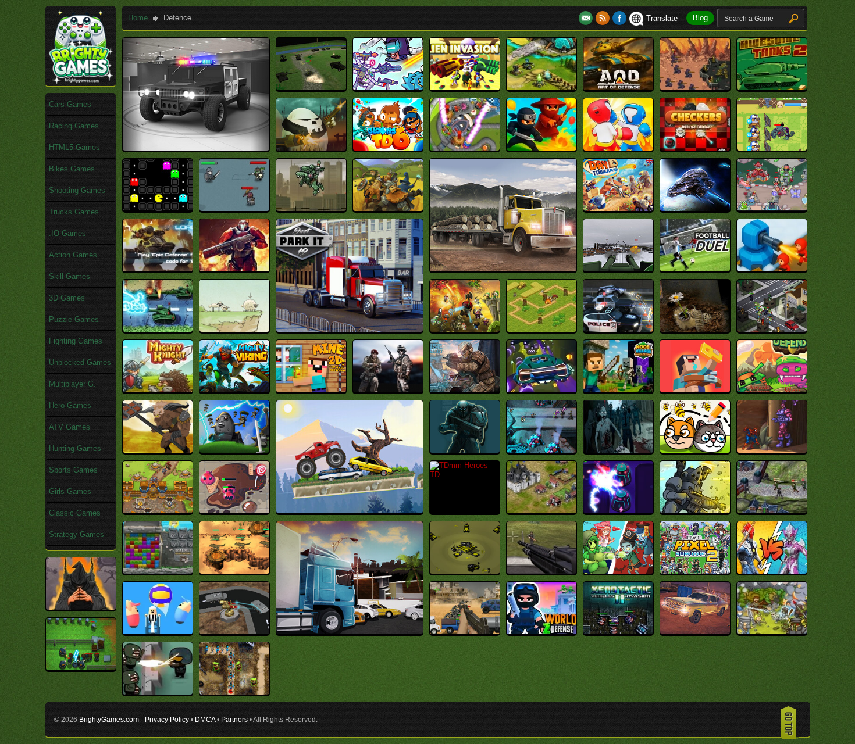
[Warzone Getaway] (465, 631)
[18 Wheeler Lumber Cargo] (503, 268)
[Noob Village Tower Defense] (618, 389)
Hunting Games (75, 448)
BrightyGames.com (109, 720)
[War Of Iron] (234, 631)
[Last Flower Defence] (695, 329)
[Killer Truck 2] (618, 329)
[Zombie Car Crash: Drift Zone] (695, 631)
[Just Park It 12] (349, 329)
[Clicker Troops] (234, 208)
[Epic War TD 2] (234, 268)
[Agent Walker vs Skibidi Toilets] (388, 87)
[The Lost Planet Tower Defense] (618, 510)
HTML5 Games (74, 147)
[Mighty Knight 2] (158, 389)
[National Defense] (388, 389)
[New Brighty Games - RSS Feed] (604, 18)
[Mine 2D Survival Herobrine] (311, 389)
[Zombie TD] (234, 692)
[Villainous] (81, 607)
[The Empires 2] (541, 510)
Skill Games (69, 276)
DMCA (205, 720)
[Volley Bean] (158, 631)
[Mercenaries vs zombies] (772, 329)
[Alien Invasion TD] (465, 87)
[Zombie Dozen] (158, 692)
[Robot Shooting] (465, 450)
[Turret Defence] (465, 571)
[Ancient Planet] (541, 87)
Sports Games (73, 470)
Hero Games (70, 405)
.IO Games (67, 233)
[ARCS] (695, 87)
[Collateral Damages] (311, 208)
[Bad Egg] (311, 148)
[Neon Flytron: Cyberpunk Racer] (541, 389)
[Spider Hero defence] (772, 450)
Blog (700, 17)
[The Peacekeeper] (695, 510)
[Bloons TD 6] (388, 148)
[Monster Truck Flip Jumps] (349, 510)
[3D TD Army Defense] (311, 87)
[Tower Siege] (158, 571)
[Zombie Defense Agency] (81, 667)
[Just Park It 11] (349, 631)
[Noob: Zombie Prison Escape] (695, 389)
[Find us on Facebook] (619, 18)
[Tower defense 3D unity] (772, 510)
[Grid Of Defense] (158, 329)
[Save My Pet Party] (695, 450)
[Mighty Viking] (234, 389)
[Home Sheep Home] (234, 329)
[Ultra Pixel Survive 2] (695, 571)
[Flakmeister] (618, 268)
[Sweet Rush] (234, 510)
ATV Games (69, 427)
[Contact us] (587, 18)
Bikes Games (72, 168)
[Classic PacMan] (158, 208)
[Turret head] (541, 571)
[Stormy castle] (158, 510)
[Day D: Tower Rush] (618, 208)
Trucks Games (74, 212)
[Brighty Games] (80, 81)
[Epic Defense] (158, 268)
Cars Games (70, 104)
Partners (234, 720)
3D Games (67, 298)
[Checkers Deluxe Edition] (695, 148)
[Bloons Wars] (541, 148)
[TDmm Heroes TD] (465, 474)
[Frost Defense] (772, 268)
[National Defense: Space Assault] (465, 389)
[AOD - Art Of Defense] (618, 87)
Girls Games (70, 491)
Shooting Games (77, 190)
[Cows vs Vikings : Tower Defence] (388, 208)
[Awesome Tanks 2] (772, 87)
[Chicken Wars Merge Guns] (772, 148)
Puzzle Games (74, 319)
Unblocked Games (80, 362)
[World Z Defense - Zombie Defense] (541, 631)
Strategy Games (76, 534)
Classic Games (75, 513)
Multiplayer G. (72, 384)
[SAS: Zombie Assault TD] (618, 450)
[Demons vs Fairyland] (772, 208)
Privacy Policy (167, 720)
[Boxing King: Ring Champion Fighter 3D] (618, 148)
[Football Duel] (695, 268)
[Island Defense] (541, 329)
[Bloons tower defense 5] (465, 148)
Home (138, 17)
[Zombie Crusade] (772, 631)
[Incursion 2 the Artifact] (465, 329)
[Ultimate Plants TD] (618, 571)
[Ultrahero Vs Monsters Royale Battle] (772, 571)
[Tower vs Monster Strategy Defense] (234, 571)
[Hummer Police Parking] (196, 148)
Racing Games (74, 125)
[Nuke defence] (772, 389)
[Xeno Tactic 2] (618, 631)
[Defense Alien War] (695, 208)
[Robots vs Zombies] (541, 450)
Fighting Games (75, 341)
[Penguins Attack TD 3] (234, 450)
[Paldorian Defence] (158, 450)
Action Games (73, 255)
